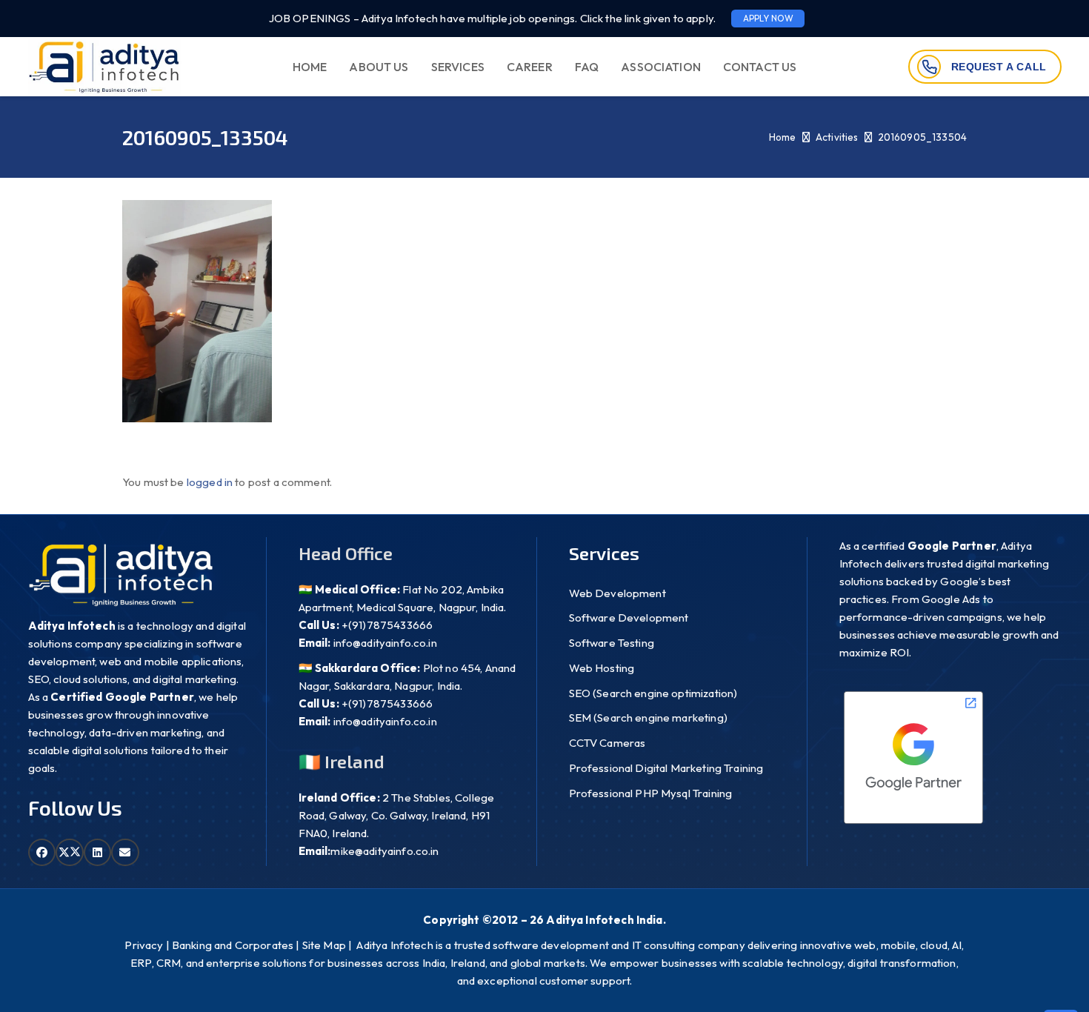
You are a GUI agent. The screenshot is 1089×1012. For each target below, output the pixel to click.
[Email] (125, 853)
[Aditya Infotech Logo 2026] (105, 67)
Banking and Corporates (232, 945)
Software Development (629, 617)
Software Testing (611, 643)
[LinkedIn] (98, 853)
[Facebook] (42, 853)
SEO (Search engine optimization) (653, 693)
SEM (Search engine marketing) (648, 717)
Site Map (324, 945)
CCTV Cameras (607, 743)
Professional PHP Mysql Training (651, 793)
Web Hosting (602, 668)
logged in (210, 482)
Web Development (617, 593)
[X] (70, 853)
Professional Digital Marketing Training (666, 768)
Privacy (143, 945)
